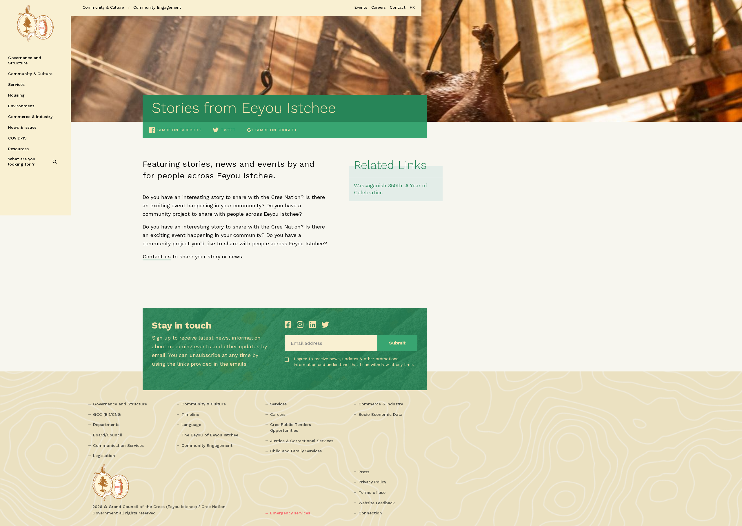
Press (364, 471)
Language (191, 424)
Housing (16, 95)
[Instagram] (301, 324)
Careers (277, 414)
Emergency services (290, 513)
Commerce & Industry (30, 116)
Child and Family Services (296, 451)
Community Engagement (206, 445)
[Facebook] (289, 324)
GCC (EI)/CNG (107, 414)
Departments (106, 424)
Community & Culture (30, 73)
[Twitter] (325, 324)
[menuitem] (412, 7)
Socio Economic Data (380, 414)
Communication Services (118, 445)
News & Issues (22, 127)
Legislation (104, 455)
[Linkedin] (314, 324)
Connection (370, 513)
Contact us (157, 256)
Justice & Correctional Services (301, 440)
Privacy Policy (372, 482)
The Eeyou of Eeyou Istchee (209, 435)
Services (16, 84)
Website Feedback (377, 502)
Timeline (190, 414)
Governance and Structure (24, 60)
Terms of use (372, 492)
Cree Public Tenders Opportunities (290, 427)
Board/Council (107, 435)
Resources (18, 148)
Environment (21, 106)
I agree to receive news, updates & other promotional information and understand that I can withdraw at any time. (330, 366)
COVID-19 (17, 138)
